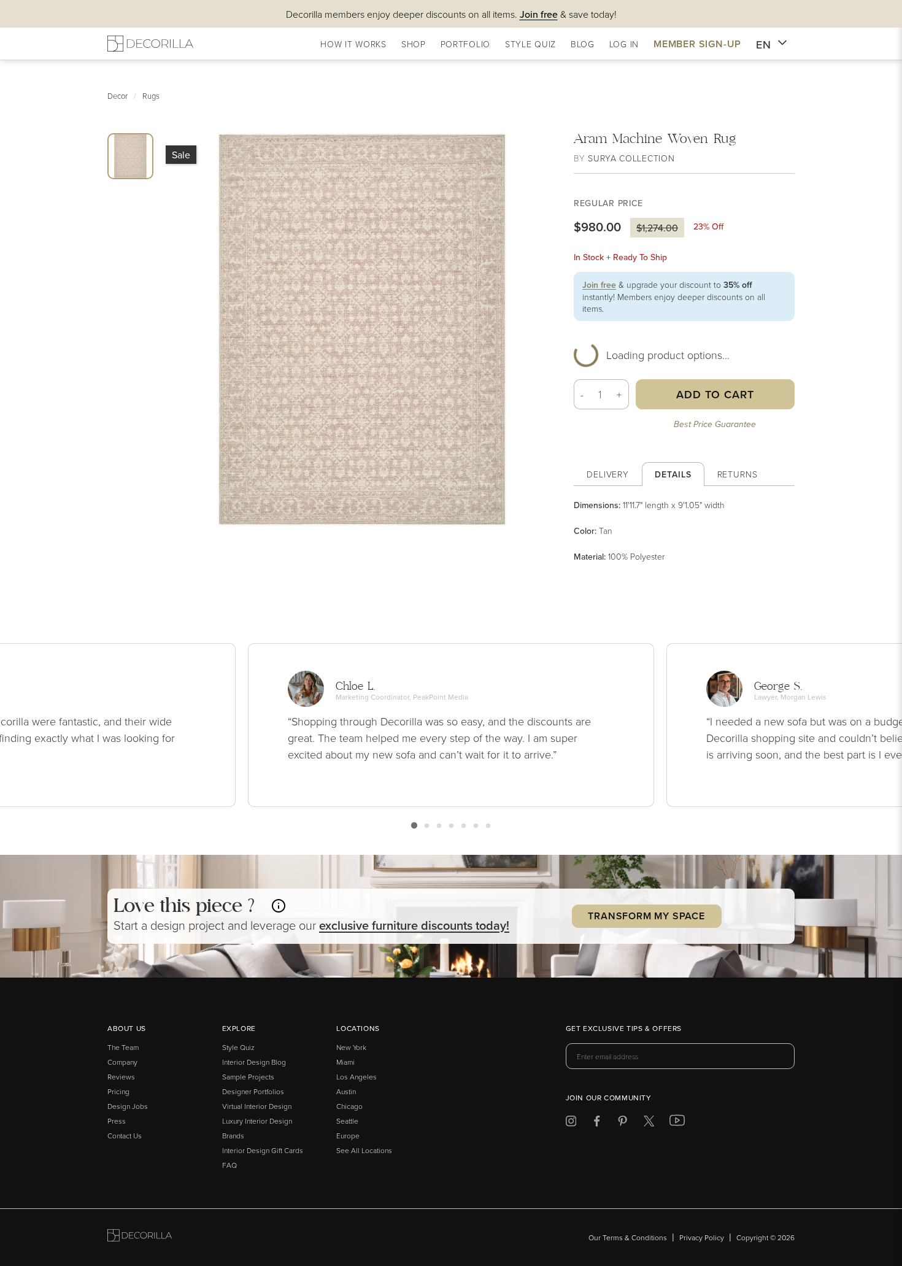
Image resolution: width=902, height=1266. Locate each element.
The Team (123, 1047)
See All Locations (364, 1150)
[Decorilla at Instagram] (571, 1123)
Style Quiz (238, 1047)
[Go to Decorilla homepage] (139, 1237)
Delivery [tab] (608, 474)
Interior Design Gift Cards (262, 1150)
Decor (117, 95)
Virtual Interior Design (256, 1106)
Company (122, 1062)
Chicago (349, 1106)
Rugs (151, 95)
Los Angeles (356, 1076)
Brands (233, 1135)
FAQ (229, 1165)
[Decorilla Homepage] (150, 44)
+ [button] (619, 394)
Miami (345, 1062)
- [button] (582, 394)
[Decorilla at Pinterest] (622, 1123)
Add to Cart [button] (715, 394)
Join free (599, 285)
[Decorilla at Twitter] (649, 1123)
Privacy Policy (701, 1237)
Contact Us (124, 1135)
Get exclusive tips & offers (624, 1029)
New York (351, 1047)
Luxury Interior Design (257, 1121)
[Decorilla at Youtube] (677, 1123)
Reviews (121, 1076)
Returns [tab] (737, 474)
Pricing (118, 1091)
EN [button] (763, 44)
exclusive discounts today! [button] (414, 925)
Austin (346, 1091)
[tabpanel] (684, 530)
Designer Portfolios (253, 1091)
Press (116, 1121)
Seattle (347, 1121)
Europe (348, 1135)
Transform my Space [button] (646, 916)
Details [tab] (673, 474)
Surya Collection (631, 158)
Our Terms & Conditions (627, 1237)
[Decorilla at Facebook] (597, 1123)
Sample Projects (248, 1076)
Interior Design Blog (254, 1062)
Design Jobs (127, 1106)
